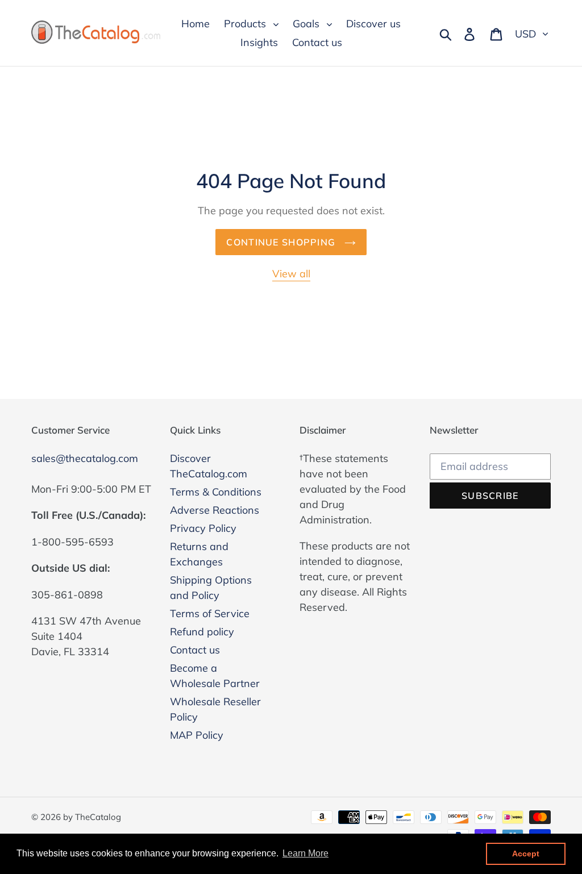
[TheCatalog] (96, 32)
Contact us (195, 649)
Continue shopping (282, 242)
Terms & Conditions (215, 491)
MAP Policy (196, 735)
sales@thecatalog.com (84, 458)
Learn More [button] (305, 853)
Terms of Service (210, 613)
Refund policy (202, 631)
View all (291, 273)
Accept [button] (525, 853)
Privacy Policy (203, 528)
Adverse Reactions (214, 510)
